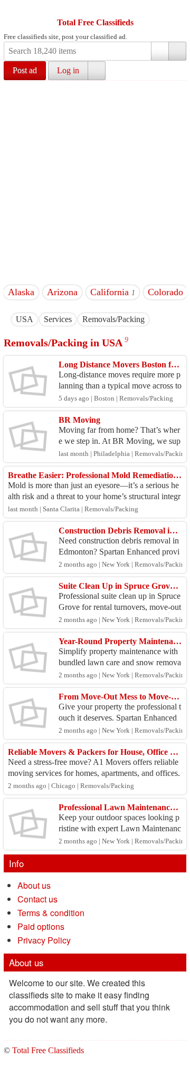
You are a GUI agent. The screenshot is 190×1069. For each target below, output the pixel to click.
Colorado (165, 292)
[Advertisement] (95, 181)
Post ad (25, 70)
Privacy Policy (44, 940)
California (109, 292)
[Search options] (160, 51)
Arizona (62, 292)
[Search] (177, 51)
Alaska (21, 292)
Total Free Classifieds (95, 22)
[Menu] (13, 9)
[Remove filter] (33, 319)
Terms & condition (50, 913)
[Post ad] (33, 9)
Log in (68, 70)
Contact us (37, 899)
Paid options (40, 926)
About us (34, 885)
